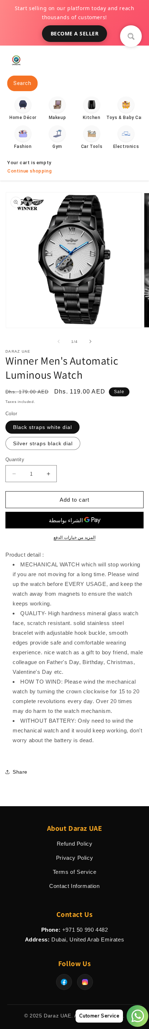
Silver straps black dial (43, 443)
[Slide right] (90, 341)
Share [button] (20, 772)
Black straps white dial (42, 427)
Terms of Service (75, 872)
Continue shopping (29, 171)
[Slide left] (59, 341)
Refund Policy (75, 844)
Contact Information (74, 886)
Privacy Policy (74, 858)
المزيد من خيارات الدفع (74, 537)
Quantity (14, 459)
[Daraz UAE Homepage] (16, 67)
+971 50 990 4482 (85, 930)
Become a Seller (75, 33)
